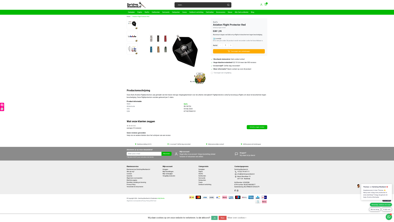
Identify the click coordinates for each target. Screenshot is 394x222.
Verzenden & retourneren (135, 186)
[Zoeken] (228, 5)
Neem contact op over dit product (239, 69)
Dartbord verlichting (196, 12)
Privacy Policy (131, 184)
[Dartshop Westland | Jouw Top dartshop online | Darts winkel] (136, 5)
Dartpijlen (131, 12)
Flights (139, 12)
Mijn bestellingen (168, 171)
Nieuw (230, 12)
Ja (214, 218)
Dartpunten (176, 12)
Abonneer (166, 154)
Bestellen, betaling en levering (136, 182)
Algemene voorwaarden (134, 178)
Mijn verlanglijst (168, 174)
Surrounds (166, 12)
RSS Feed (153, 201)
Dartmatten (210, 12)
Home (128, 16)
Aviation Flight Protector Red (140, 16)
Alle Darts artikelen (241, 12)
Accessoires (220, 12)
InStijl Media (160, 198)
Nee (222, 218)
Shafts (147, 12)
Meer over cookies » (237, 217)
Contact (129, 174)
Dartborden (156, 12)
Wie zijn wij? (130, 171)
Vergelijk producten (169, 176)
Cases (184, 12)
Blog (252, 12)
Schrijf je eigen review (219, 27)
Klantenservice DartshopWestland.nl (138, 169)
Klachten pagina (132, 180)
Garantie (129, 176)
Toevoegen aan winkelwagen (240, 51)
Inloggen (165, 169)
